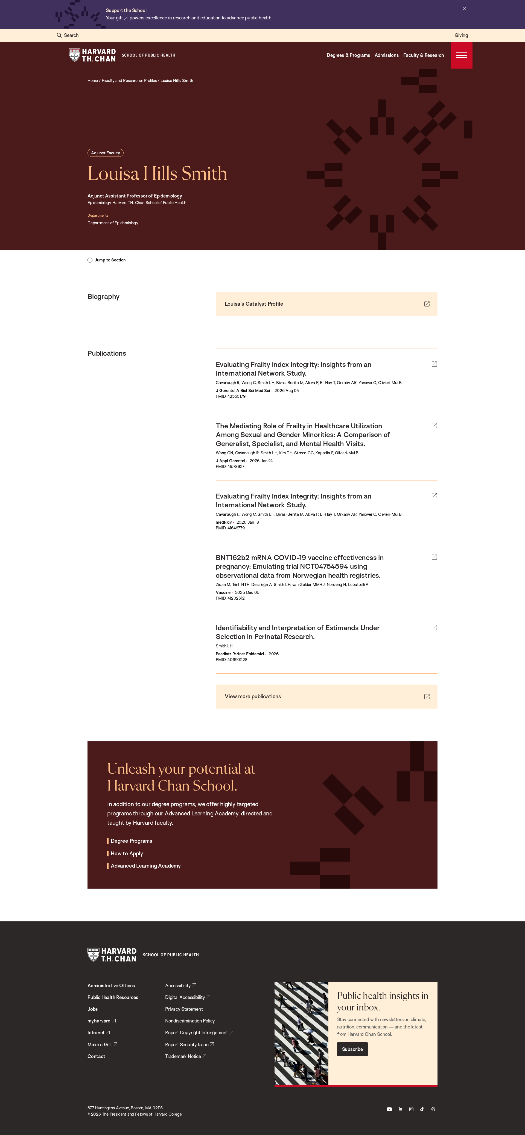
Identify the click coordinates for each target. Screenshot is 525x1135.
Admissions (387, 55)
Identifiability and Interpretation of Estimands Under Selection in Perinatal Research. (298, 632)
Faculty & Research (423, 55)
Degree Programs (131, 841)
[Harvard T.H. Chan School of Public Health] (143, 954)
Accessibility (178, 985)
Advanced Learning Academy (146, 866)
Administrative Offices (111, 985)
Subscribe (352, 1049)
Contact (96, 1056)
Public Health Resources (113, 997)
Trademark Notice (183, 1056)
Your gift (114, 17)
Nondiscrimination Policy (190, 1021)
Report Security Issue (187, 1044)
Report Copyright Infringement (196, 1032)
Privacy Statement (184, 1009)
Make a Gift (100, 1044)
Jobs (93, 1009)
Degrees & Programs (348, 55)
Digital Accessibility (185, 997)
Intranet (96, 1032)
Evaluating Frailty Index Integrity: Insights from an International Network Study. (294, 368)
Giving (461, 35)
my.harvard (99, 1021)
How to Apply (127, 854)
